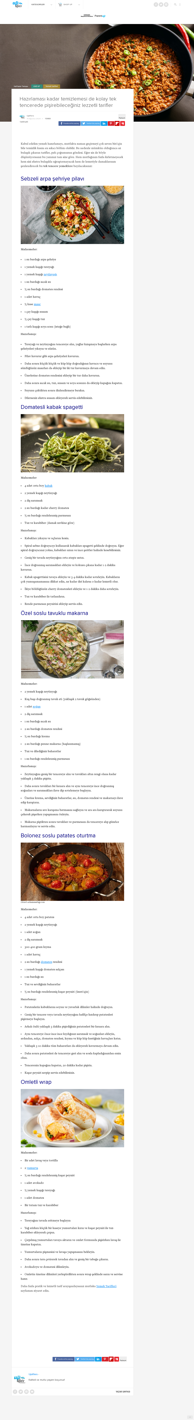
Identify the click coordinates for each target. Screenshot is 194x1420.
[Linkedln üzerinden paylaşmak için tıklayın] (104, 123)
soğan (36, 706)
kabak (48, 485)
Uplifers (30, 116)
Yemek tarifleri (51, 86)
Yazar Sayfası (123, 1392)
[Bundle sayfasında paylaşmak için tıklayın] (122, 123)
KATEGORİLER (38, 5)
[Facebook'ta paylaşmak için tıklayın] (70, 123)
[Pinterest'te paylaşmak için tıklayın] (111, 123)
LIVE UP (37, 86)
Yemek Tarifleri (106, 1286)
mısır (37, 304)
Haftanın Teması (21, 86)
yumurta (32, 1168)
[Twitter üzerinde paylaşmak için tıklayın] (91, 123)
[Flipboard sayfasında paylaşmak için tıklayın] (117, 123)
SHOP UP (68, 5)
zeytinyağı (50, 274)
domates (46, 962)
